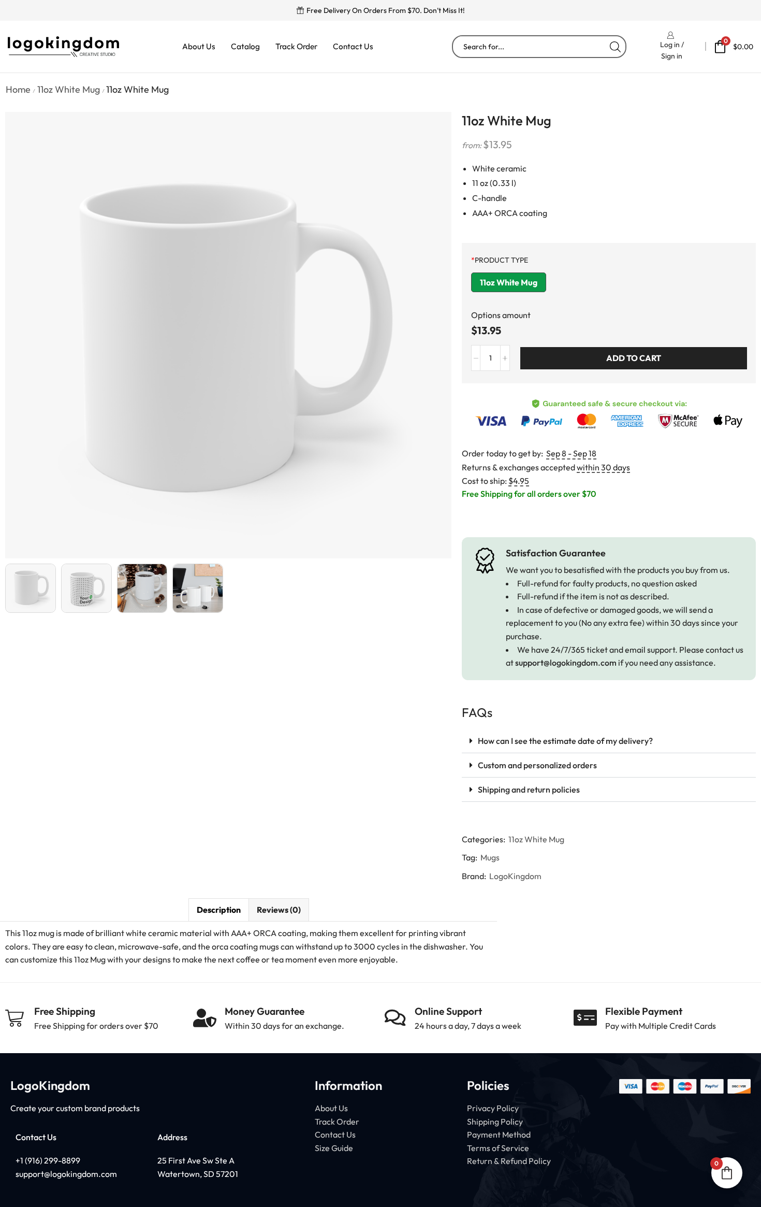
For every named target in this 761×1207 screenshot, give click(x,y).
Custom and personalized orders (537, 765)
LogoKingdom (515, 876)
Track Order (296, 46)
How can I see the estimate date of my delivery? (565, 741)
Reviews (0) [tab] (279, 909)
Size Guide (334, 1148)
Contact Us (353, 46)
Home (18, 89)
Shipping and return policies (529, 789)
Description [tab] (219, 909)
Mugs (490, 857)
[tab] (218, 910)
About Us (198, 46)
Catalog (245, 46)
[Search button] (615, 46)
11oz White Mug (68, 89)
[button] (609, 741)
